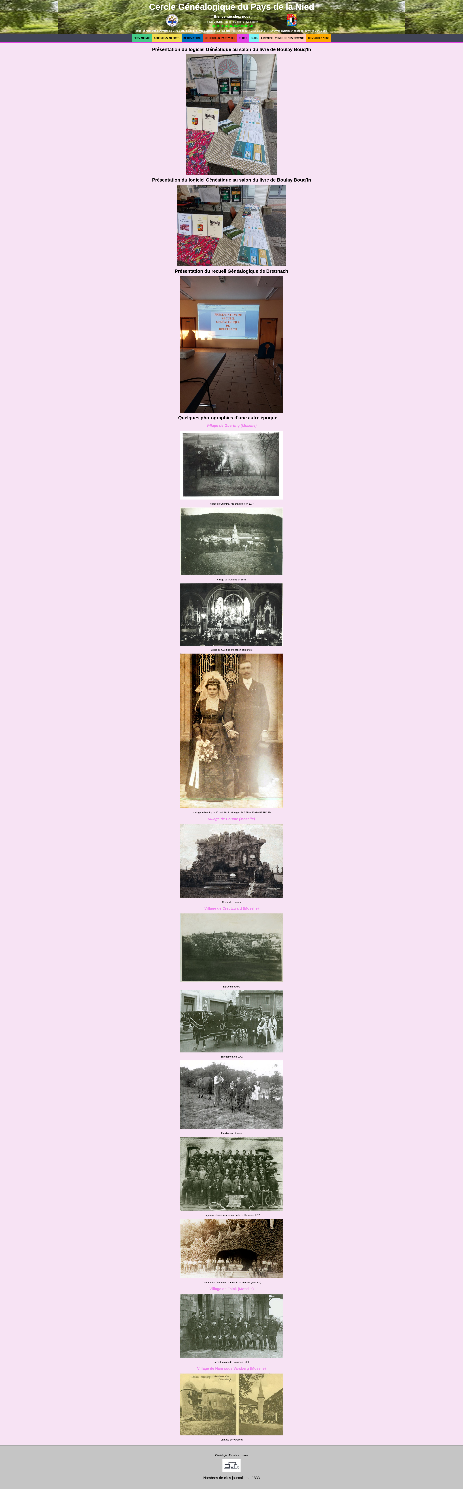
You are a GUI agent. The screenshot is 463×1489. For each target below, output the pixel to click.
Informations (192, 38)
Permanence (142, 38)
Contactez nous (319, 38)
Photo (243, 38)
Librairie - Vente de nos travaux (282, 38)
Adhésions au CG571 (167, 38)
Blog (254, 38)
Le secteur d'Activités (220, 38)
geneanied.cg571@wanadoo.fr (232, 26)
